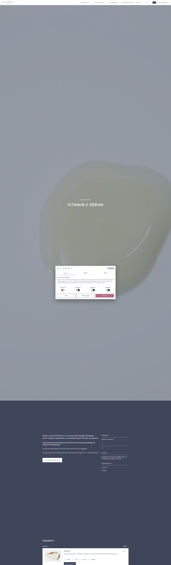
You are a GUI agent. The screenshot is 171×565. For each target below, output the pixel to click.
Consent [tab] (65, 273)
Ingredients (85, 2)
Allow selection (85, 295)
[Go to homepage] (7, 2)
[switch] (78, 290)
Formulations (99, 2)
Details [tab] (85, 272)
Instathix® (67, 551)
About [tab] (105, 272)
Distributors (113, 2)
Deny (66, 295)
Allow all (105, 295)
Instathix (83, 448)
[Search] (147, 2)
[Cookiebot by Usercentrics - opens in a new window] (108, 268)
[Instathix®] (52, 556)
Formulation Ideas (85, 199)
